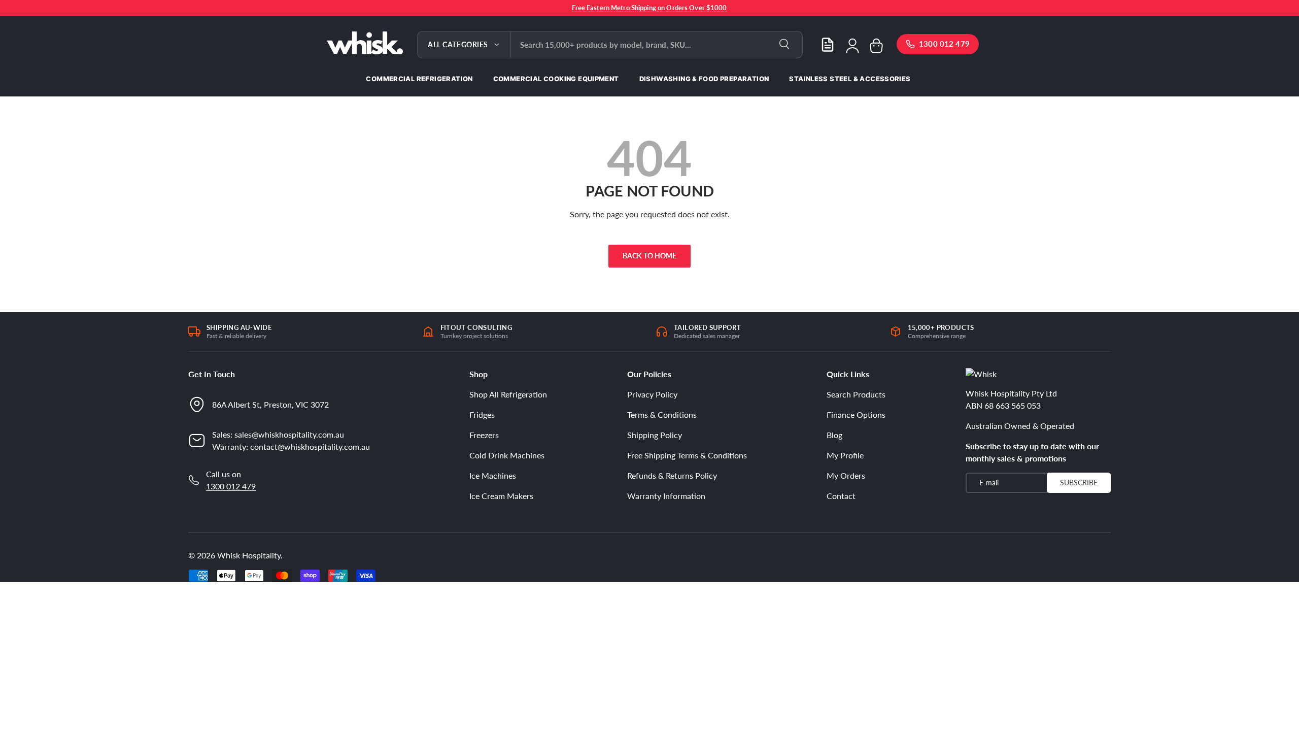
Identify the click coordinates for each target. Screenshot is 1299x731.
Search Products (856, 394)
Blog (834, 435)
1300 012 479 (231, 486)
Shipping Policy (654, 435)
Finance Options (856, 414)
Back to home (649, 255)
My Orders (846, 475)
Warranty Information (666, 496)
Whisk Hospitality (249, 555)
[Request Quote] (827, 44)
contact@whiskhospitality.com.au (310, 446)
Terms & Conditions (662, 414)
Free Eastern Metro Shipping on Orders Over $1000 (649, 8)
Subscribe (1079, 482)
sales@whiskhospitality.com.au (289, 434)
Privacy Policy (652, 394)
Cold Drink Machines (506, 455)
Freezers (484, 435)
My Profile (845, 455)
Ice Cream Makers (501, 496)
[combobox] (656, 44)
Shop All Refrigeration (508, 394)
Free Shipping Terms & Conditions (687, 455)
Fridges (482, 414)
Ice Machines (492, 475)
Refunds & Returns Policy (672, 475)
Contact (841, 496)
